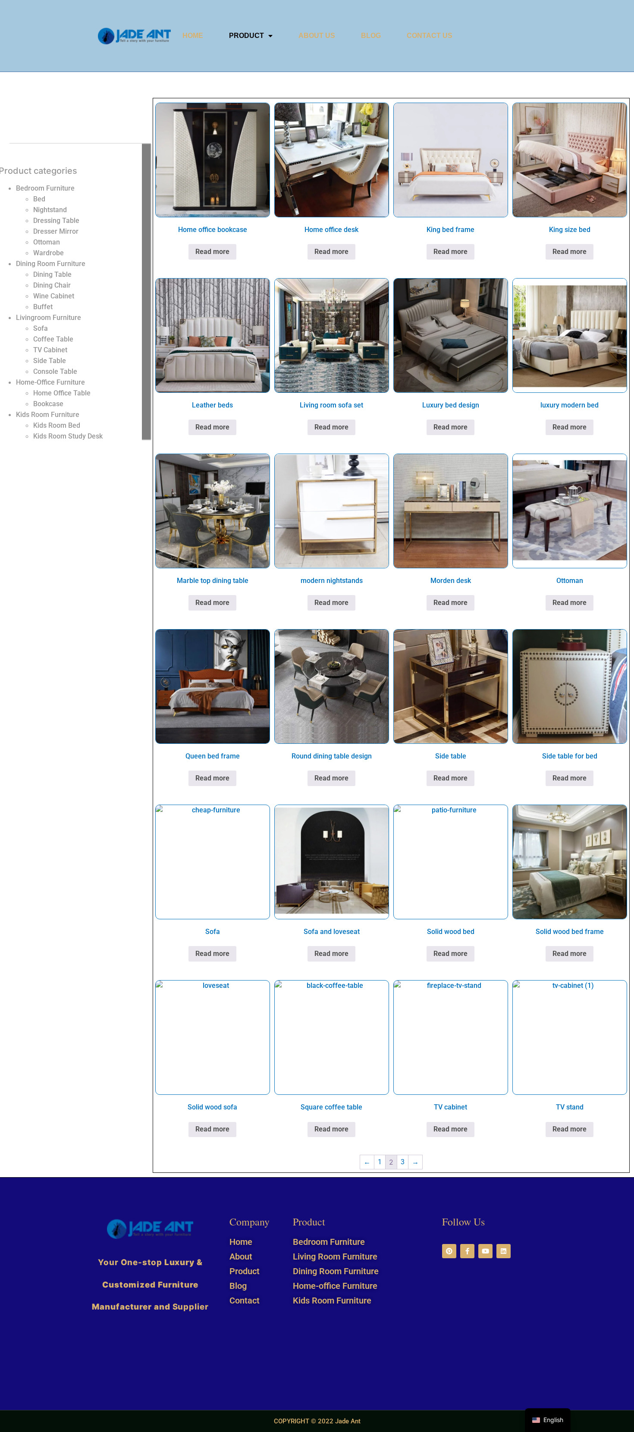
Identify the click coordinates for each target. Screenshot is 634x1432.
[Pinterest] (449, 1251)
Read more (212, 252)
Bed (39, 199)
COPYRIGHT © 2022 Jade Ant (317, 1421)
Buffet (43, 307)
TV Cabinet (50, 350)
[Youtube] (485, 1251)
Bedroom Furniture (45, 188)
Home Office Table (62, 393)
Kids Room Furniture (47, 414)
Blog (371, 35)
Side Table (49, 361)
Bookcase (48, 404)
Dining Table (52, 274)
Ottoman (46, 242)
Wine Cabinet (53, 296)
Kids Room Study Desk (68, 436)
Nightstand (50, 210)
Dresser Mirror (55, 231)
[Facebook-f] (467, 1251)
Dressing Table (56, 220)
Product (246, 35)
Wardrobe (48, 253)
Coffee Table (53, 339)
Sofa (40, 328)
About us (316, 35)
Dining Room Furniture (50, 264)
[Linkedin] (503, 1251)
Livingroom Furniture (48, 317)
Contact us (429, 35)
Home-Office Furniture (50, 382)
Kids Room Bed (56, 425)
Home (192, 35)
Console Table (55, 371)
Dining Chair (52, 285)
